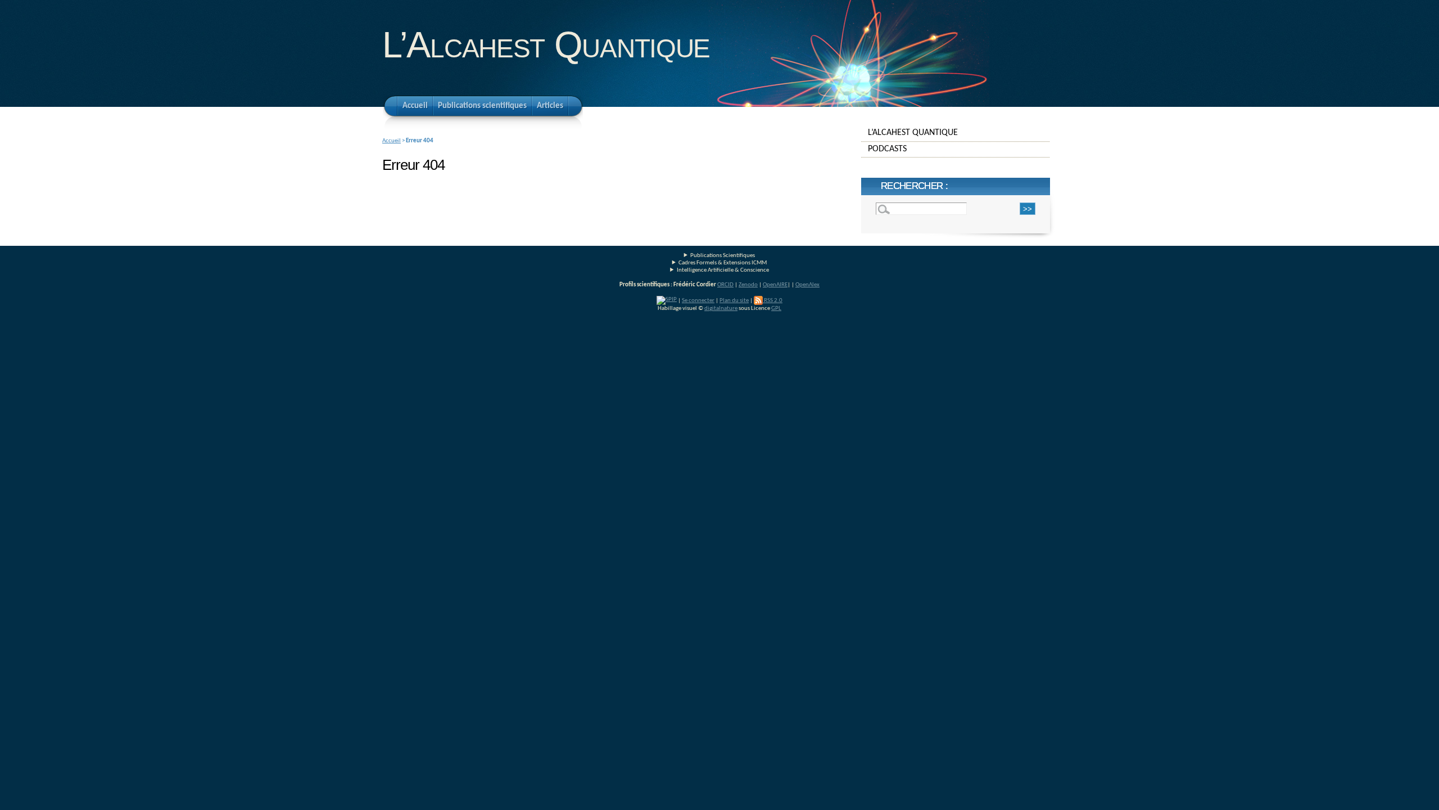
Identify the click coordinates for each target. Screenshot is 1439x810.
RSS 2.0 (772, 301)
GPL (776, 308)
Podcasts (887, 149)
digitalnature (720, 308)
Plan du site (734, 301)
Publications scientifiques (482, 106)
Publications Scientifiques (722, 256)
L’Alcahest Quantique (546, 44)
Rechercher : (914, 186)
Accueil (415, 106)
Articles (550, 106)
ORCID (725, 285)
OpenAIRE (775, 285)
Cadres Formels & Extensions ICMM (722, 263)
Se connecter (698, 301)
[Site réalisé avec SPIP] (667, 301)
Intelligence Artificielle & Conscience (723, 270)
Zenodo (748, 285)
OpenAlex (807, 285)
